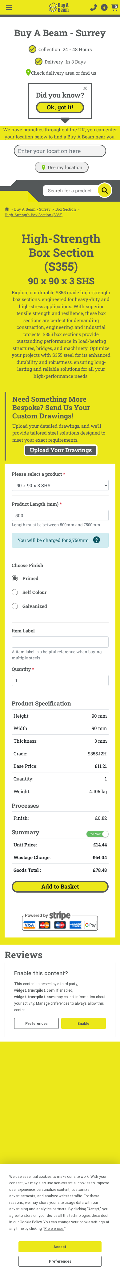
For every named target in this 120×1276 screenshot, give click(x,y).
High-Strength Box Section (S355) (33, 214)
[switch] (97, 834)
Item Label (23, 630)
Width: (21, 728)
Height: (21, 716)
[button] (104, 7)
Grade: (20, 753)
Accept (60, 1247)
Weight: (22, 791)
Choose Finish (27, 565)
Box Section (65, 209)
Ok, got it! (60, 107)
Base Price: (25, 766)
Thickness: (25, 741)
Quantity (23, 669)
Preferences (60, 1261)
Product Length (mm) (37, 504)
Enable (83, 1023)
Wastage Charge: (32, 857)
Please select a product (38, 474)
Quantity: (23, 779)
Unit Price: (25, 844)
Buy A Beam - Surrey (32, 209)
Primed (30, 578)
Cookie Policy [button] (31, 1222)
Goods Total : (27, 870)
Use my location (65, 167)
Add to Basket (60, 886)
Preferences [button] (54, 1228)
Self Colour (34, 592)
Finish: (21, 818)
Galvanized (34, 606)
